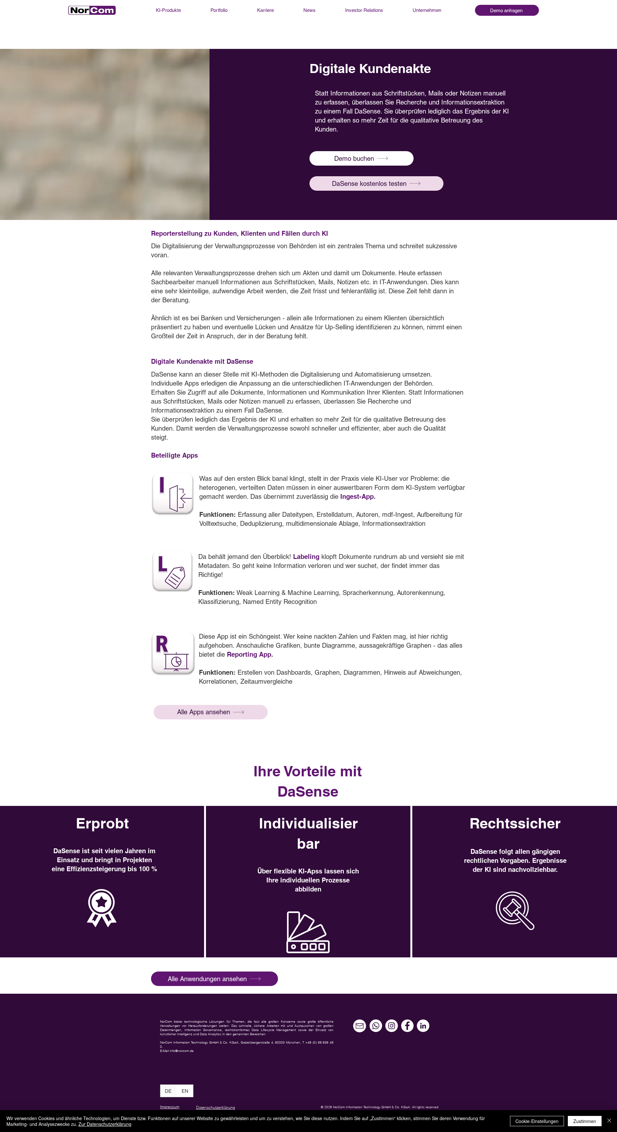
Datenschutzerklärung (215, 1107)
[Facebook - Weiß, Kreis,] (407, 1025)
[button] (507, 10)
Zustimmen (584, 1121)
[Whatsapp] (376, 1025)
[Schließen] (609, 1121)
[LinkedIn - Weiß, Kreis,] (423, 1025)
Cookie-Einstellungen (537, 1121)
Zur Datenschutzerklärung (104, 1124)
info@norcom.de (182, 1051)
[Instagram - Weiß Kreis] (391, 1025)
